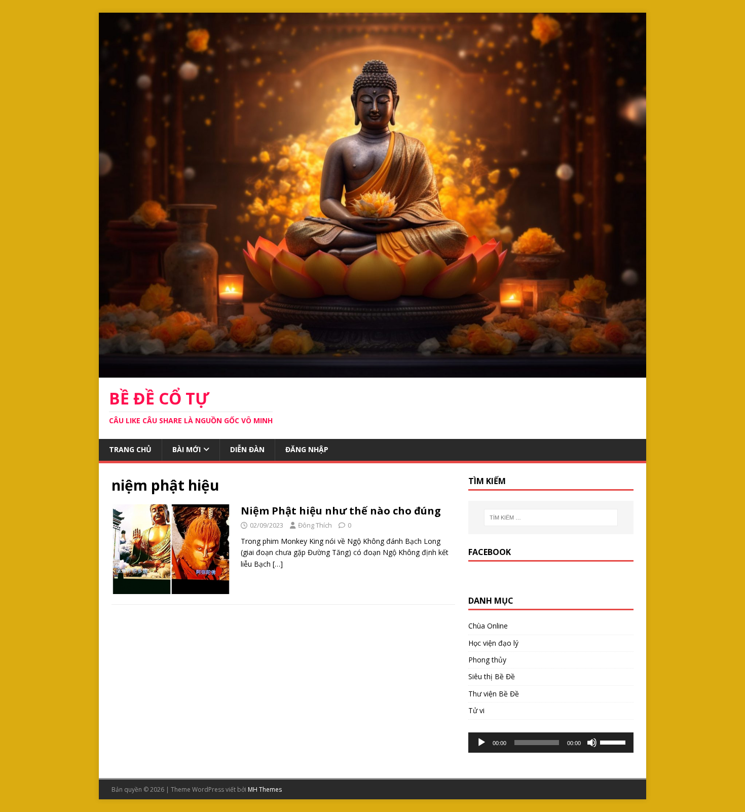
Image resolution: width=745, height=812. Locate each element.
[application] (551, 742)
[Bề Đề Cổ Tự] (372, 372)
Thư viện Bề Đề (493, 693)
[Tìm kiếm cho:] (550, 517)
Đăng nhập (306, 449)
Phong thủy (487, 660)
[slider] (614, 741)
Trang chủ (130, 449)
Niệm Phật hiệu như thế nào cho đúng (341, 511)
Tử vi (476, 710)
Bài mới (186, 449)
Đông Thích (315, 525)
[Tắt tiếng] (592, 742)
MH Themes (265, 789)
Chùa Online (488, 626)
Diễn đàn (247, 449)
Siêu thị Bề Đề (491, 676)
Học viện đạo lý (493, 643)
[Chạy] (481, 742)
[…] (278, 564)
